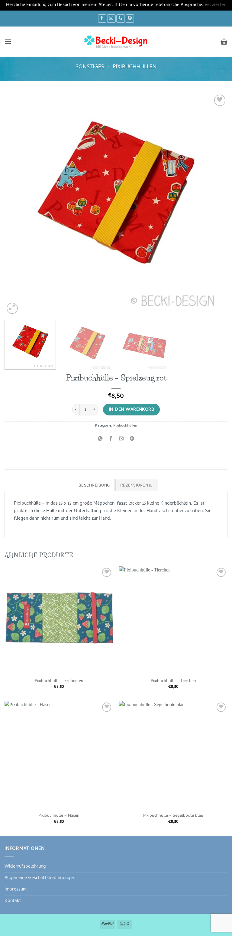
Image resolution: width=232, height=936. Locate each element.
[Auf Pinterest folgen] (130, 18)
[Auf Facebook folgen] (102, 18)
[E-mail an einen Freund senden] (121, 439)
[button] (8, 41)
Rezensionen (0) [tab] (136, 485)
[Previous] (16, 204)
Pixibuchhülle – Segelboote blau (173, 816)
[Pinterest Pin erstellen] (132, 439)
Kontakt (13, 901)
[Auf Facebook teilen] (110, 439)
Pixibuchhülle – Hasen (58, 816)
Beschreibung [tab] (94, 485)
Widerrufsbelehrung (25, 867)
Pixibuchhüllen (134, 67)
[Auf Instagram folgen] (111, 18)
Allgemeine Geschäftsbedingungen (40, 878)
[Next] (215, 204)
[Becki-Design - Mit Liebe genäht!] (116, 41)
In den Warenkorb (131, 409)
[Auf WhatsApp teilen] (100, 439)
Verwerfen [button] (215, 5)
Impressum (16, 890)
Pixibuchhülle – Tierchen (173, 681)
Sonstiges (90, 67)
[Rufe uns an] (120, 18)
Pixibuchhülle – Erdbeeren (59, 681)
